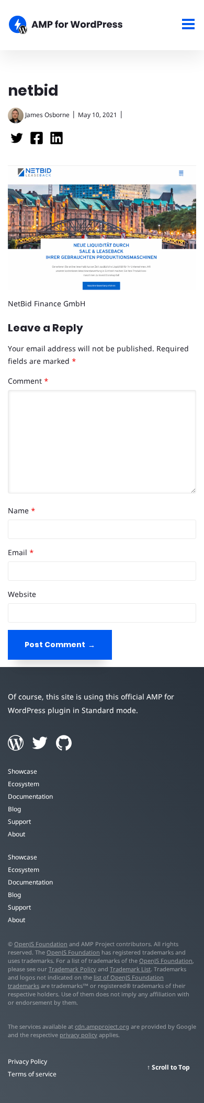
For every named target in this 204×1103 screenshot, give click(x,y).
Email (21, 552)
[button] (102, 551)
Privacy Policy (27, 1061)
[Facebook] (37, 141)
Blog (14, 809)
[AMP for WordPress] (76, 26)
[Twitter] (17, 141)
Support (19, 821)
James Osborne (47, 114)
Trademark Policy (72, 969)
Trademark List (130, 969)
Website (22, 594)
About (16, 834)
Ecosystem (23, 783)
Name (22, 510)
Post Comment (55, 644)
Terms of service (32, 1074)
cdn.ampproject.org (102, 1026)
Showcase (22, 771)
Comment (28, 381)
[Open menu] (188, 25)
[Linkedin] (56, 141)
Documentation (30, 796)
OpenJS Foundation (40, 944)
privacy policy (78, 1035)
